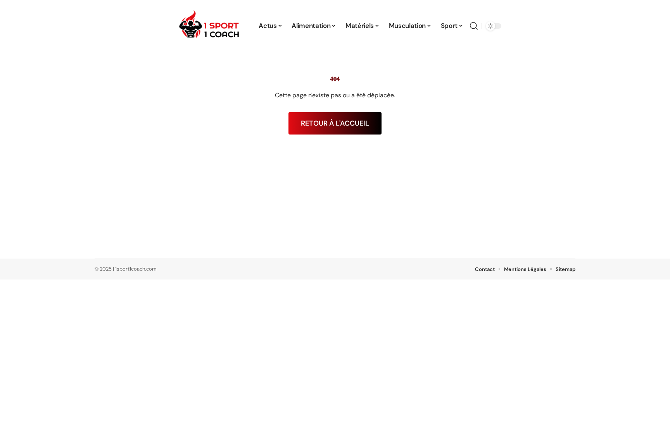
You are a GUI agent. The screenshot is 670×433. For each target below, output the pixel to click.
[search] (474, 26)
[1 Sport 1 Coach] (210, 26)
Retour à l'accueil (335, 123)
